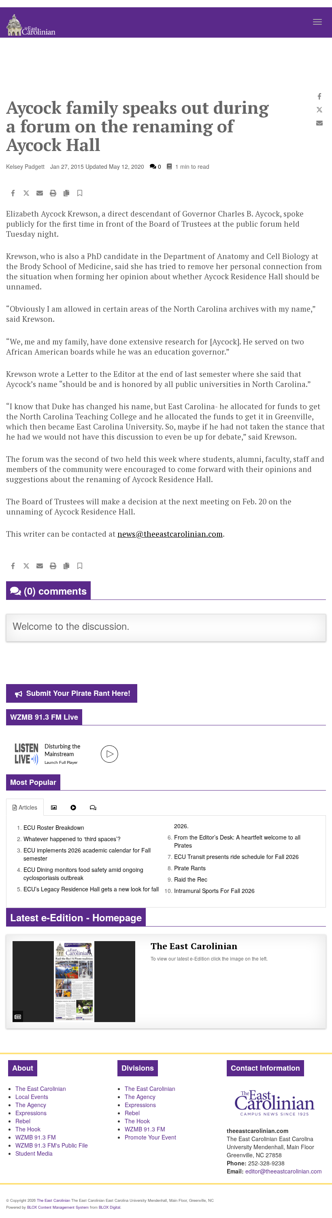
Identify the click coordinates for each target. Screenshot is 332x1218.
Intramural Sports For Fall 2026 (214, 890)
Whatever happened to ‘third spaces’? (72, 839)
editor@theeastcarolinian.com (283, 1171)
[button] (79, 193)
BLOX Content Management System (58, 1207)
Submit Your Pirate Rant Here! (78, 693)
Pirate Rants (190, 868)
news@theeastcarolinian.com (170, 534)
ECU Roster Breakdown (53, 827)
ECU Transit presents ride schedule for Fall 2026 (236, 856)
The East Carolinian (194, 946)
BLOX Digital (109, 1207)
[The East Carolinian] (74, 981)
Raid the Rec (190, 879)
